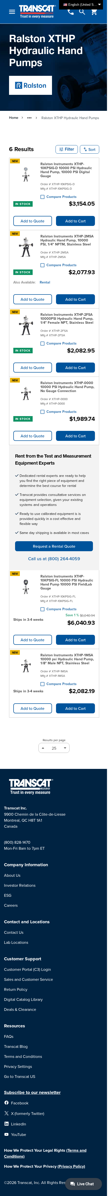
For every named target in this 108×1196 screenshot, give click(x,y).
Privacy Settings (18, 1066)
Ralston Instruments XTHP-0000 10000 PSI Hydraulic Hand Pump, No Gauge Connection (67, 387)
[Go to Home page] (37, 12)
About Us (12, 875)
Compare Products (61, 196)
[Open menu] (12, 11)
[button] (67, 149)
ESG (7, 895)
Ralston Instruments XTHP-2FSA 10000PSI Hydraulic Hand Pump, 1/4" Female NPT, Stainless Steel (66, 319)
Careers (11, 905)
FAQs (8, 1036)
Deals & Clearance (20, 1009)
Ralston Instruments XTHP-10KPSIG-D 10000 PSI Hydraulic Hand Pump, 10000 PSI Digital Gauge (66, 170)
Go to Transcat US (19, 1076)
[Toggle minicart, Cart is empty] (94, 12)
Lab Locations (16, 942)
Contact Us (13, 932)
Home (13, 117)
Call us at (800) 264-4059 (54, 558)
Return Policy (15, 989)
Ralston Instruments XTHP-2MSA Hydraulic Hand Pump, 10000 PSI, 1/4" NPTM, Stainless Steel (67, 240)
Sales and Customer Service (28, 979)
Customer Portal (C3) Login (27, 969)
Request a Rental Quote (54, 546)
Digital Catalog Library (23, 999)
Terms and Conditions (23, 1056)
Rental (45, 282)
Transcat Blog (16, 1046)
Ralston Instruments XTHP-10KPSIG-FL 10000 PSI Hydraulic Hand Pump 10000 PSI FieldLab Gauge (66, 582)
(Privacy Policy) (71, 1166)
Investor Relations (19, 885)
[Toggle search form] (82, 12)
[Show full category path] (29, 118)
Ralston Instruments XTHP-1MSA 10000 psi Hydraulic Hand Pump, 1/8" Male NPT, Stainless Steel (67, 659)
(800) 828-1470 (17, 842)
